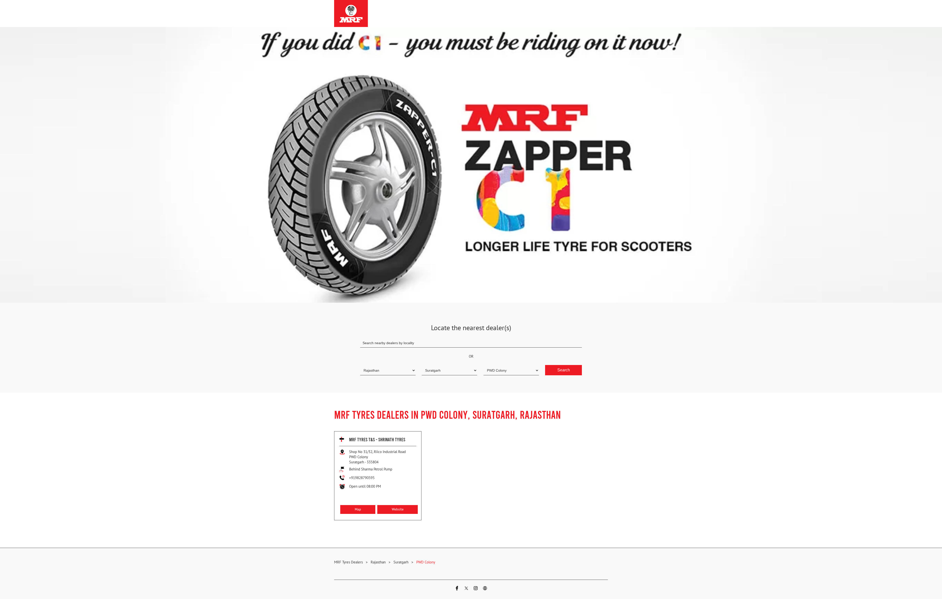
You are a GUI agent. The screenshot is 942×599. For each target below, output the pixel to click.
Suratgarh (400, 562)
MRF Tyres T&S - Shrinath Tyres (377, 439)
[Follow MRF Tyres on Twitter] (466, 589)
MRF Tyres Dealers (349, 562)
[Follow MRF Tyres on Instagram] (475, 589)
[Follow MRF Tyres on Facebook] (457, 589)
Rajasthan (378, 562)
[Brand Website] (485, 589)
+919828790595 (362, 477)
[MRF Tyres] (351, 13)
